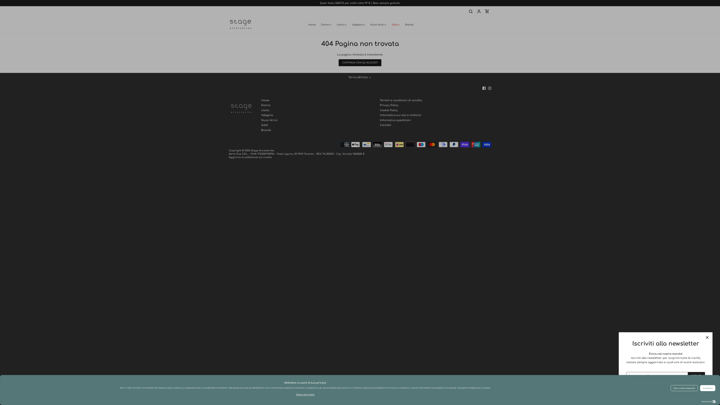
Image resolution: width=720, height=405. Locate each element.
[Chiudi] (707, 337)
